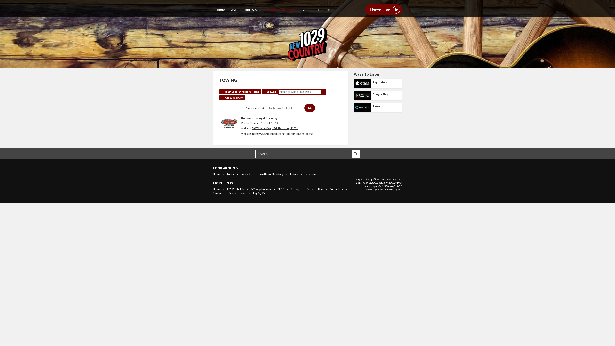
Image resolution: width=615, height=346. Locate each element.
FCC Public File (235, 189)
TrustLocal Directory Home (242, 92)
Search (323, 91)
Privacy (295, 189)
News (234, 10)
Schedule (323, 10)
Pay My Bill (259, 193)
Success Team (237, 193)
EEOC (281, 189)
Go (310, 108)
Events (306, 10)
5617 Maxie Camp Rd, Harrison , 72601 (275, 128)
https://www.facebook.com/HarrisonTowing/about (282, 134)
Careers (217, 193)
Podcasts (250, 10)
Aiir (399, 189)
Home (220, 10)
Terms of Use (314, 189)
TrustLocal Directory (279, 10)
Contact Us (336, 189)
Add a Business (234, 98)
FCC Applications (261, 189)
